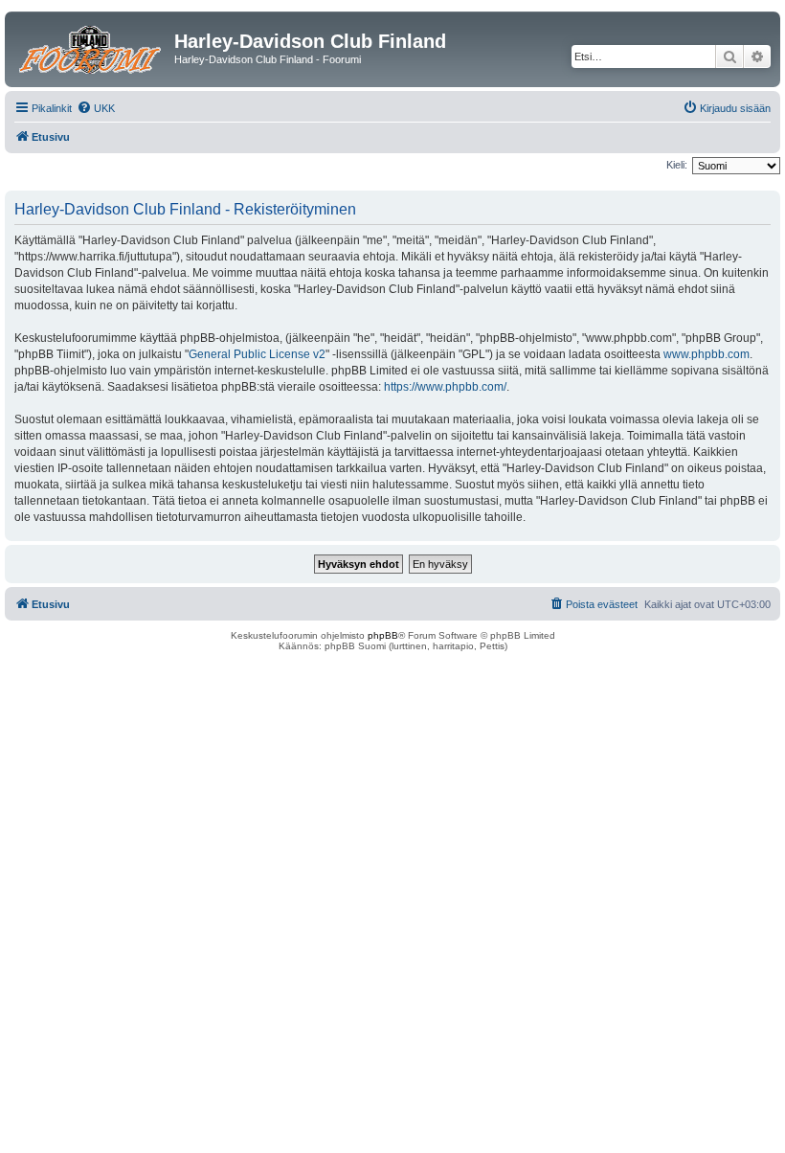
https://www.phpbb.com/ (445, 387)
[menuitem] (96, 108)
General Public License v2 (257, 354)
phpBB (383, 635)
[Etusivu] (92, 47)
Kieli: (676, 164)
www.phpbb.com (706, 354)
